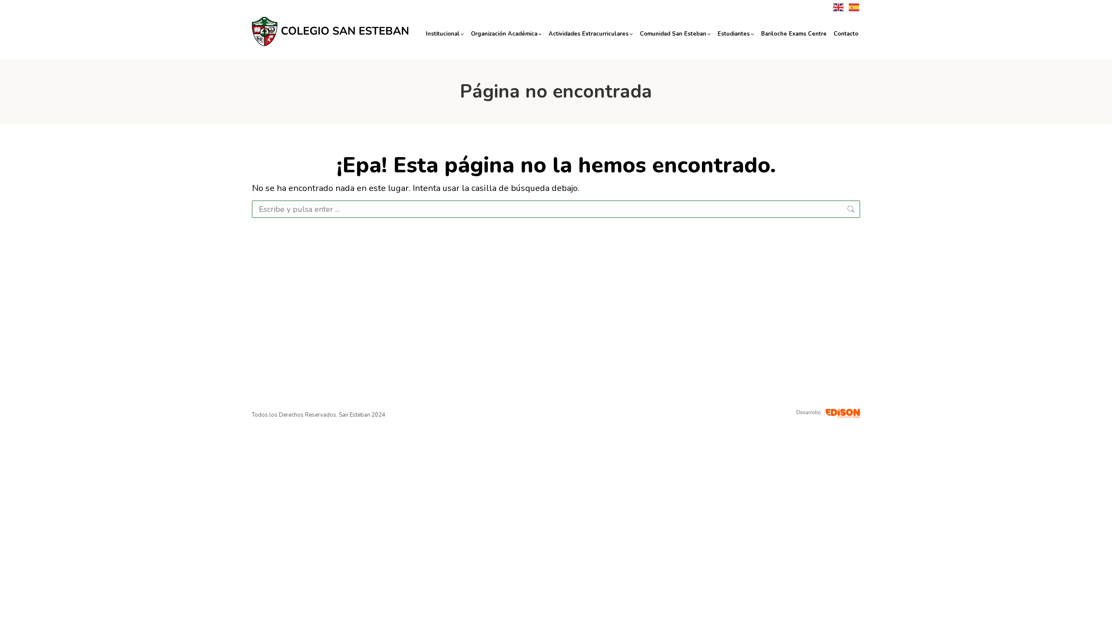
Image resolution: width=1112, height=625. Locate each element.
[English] (836, 6)
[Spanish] (852, 6)
